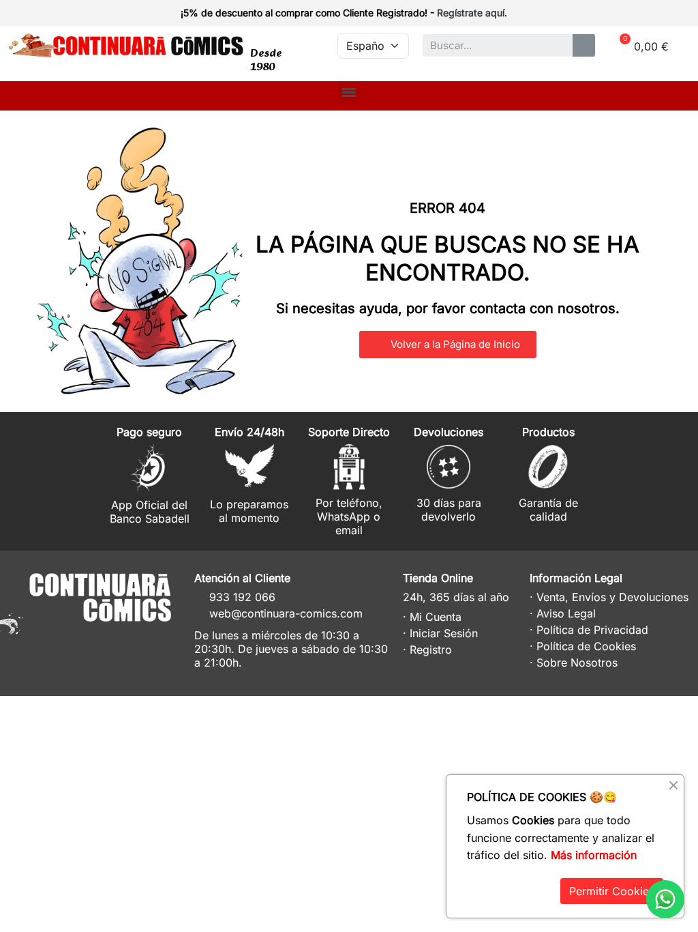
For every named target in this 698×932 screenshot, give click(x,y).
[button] (447, 344)
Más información (594, 855)
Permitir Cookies (611, 891)
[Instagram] (101, 639)
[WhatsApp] (665, 899)
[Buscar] (584, 45)
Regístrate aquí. (472, 12)
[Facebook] (127, 639)
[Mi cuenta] (665, 14)
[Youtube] (152, 639)
